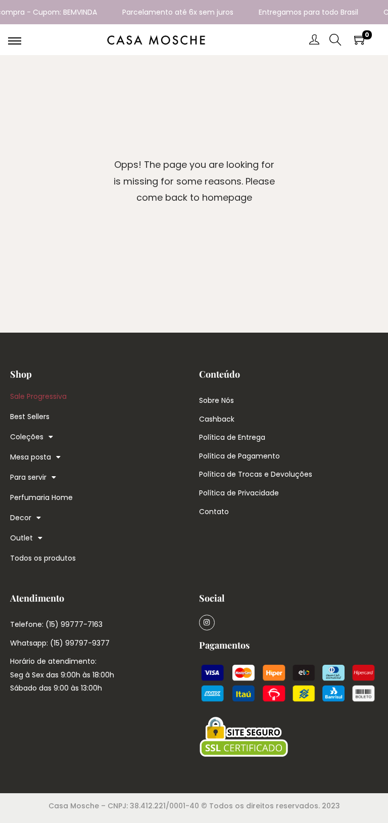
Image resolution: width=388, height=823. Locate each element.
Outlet (21, 538)
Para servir (28, 477)
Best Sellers (30, 417)
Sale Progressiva (38, 396)
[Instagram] (207, 622)
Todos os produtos (43, 558)
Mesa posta (30, 457)
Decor (20, 518)
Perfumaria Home (41, 497)
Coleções (26, 437)
